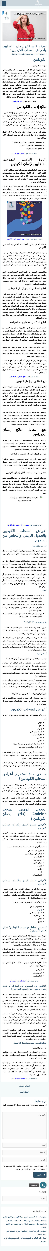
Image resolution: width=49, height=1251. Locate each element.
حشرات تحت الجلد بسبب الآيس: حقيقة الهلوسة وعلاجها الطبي (25, 1217)
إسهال (39, 910)
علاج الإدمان (33, 54)
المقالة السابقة (24, 1086)
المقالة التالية (24, 1092)
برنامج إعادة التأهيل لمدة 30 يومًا (18, 239)
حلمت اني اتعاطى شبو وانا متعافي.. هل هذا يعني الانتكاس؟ (26, 1220)
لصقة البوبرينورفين (18, 1078)
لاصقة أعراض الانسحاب (18, 981)
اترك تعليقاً (43, 54)
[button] (43, 1185)
